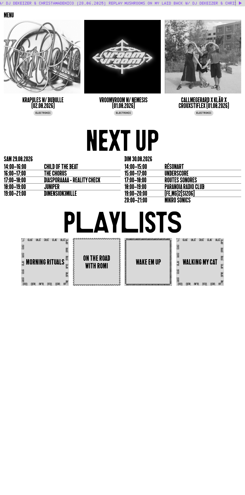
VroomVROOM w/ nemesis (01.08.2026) (123, 103)
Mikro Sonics (178, 200)
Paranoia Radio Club (184, 187)
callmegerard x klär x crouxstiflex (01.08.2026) (204, 103)
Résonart (174, 167)
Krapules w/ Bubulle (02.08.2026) (43, 103)
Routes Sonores (181, 180)
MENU (9, 15)
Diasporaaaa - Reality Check (72, 180)
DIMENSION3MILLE (60, 193)
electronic (43, 112)
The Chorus (55, 173)
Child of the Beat (61, 167)
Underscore (177, 173)
